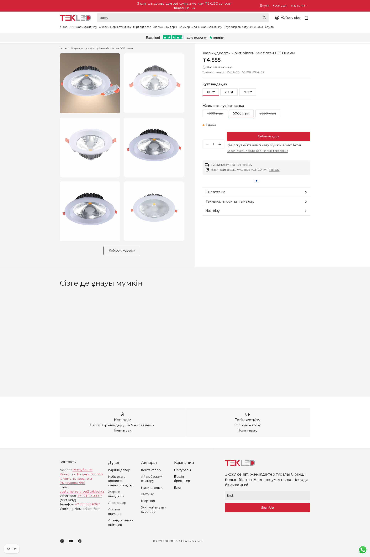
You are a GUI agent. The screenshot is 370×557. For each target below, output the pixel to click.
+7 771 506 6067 (89, 496)
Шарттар (148, 501)
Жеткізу (147, 494)
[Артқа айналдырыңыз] (56, 339)
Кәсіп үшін (279, 5)
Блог (178, 487)
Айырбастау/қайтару (151, 479)
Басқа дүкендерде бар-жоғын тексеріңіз (257, 151)
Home (63, 48)
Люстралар (117, 503)
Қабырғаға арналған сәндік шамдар (120, 481)
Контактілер (151, 470)
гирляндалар (119, 470)
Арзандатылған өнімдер (121, 522)
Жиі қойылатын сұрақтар (154, 510)
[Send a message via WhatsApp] (362, 549)
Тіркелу (274, 170)
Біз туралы (182, 470)
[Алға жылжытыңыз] (314, 339)
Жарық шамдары (116, 494)
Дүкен (264, 5)
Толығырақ (122, 430)
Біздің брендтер (182, 479)
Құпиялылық (151, 487)
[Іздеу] (264, 17)
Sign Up (267, 507)
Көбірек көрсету (122, 250)
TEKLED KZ (170, 540)
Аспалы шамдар (115, 511)
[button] (288, 17)
